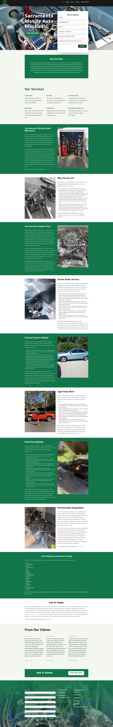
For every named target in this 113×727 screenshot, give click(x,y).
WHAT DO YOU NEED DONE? (66, 36)
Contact (77, 2)
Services (67, 2)
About (72, 2)
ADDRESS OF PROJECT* (65, 31)
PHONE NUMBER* (64, 22)
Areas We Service (85, 2)
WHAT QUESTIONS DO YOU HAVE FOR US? (70, 41)
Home (62, 2)
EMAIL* (61, 27)
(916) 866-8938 (32, 33)
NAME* (61, 17)
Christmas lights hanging (36, 614)
